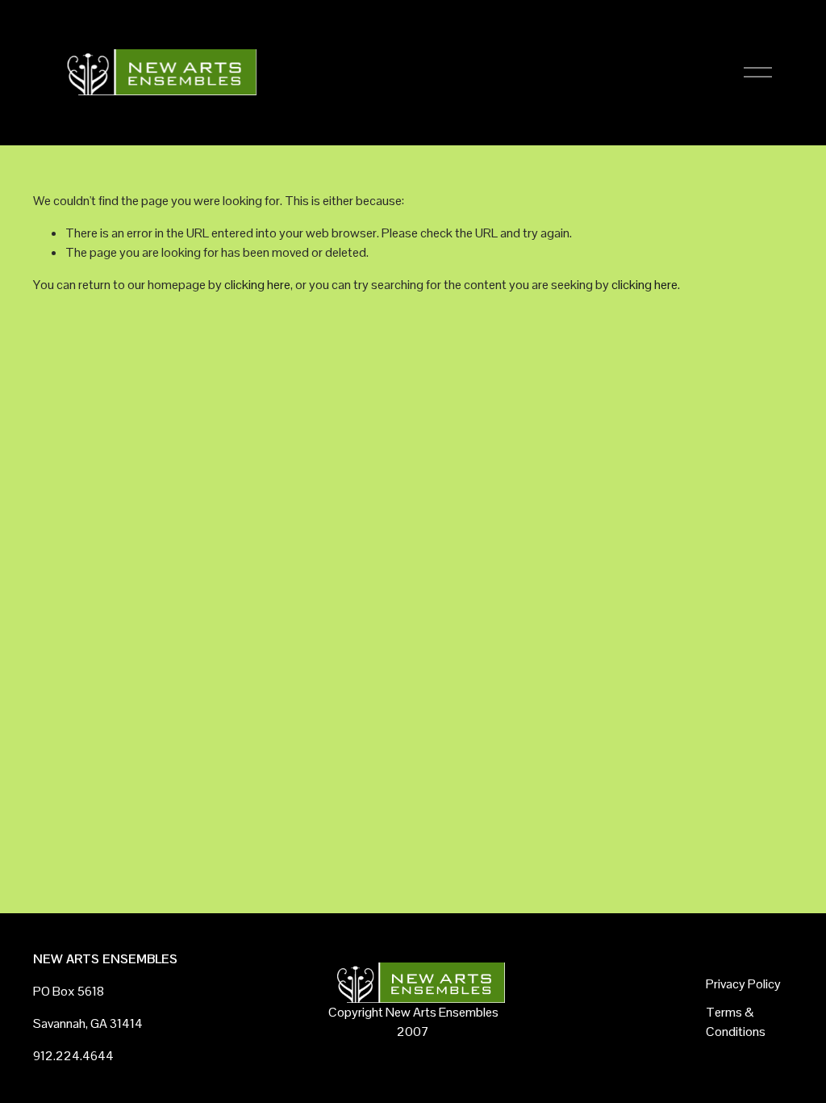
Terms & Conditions (736, 1022)
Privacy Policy (743, 983)
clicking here (257, 284)
